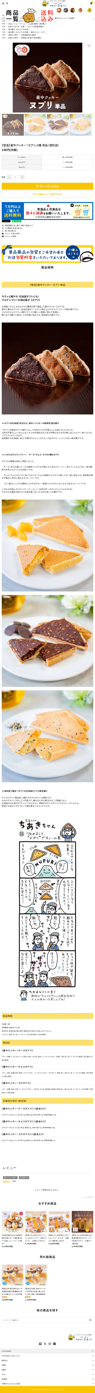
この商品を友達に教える (12, 228)
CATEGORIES (6, 1351)
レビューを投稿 (9, 236)
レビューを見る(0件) (11, 233)
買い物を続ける (9, 231)
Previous (2, 19)
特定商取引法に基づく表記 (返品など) (17, 225)
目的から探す (13, 35)
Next (92, 19)
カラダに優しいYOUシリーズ (11, 1356)
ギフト (3, 1374)
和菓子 (4, 1370)
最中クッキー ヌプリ (38, 32)
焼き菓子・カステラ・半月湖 (18, 32)
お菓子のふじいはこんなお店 (11, 1384)
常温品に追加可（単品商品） (31, 38)
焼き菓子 (4, 1379)
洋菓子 (4, 1365)
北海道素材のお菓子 (28, 35)
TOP (3, 32)
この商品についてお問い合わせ (47, 194)
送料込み (5, 1360)
